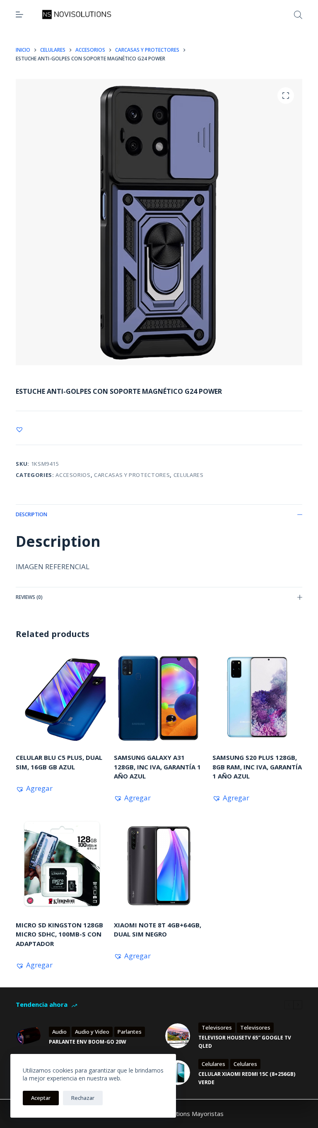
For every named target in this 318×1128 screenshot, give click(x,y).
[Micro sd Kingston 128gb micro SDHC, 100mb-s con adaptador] (61, 865)
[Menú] (19, 14)
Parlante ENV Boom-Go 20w (87, 1041)
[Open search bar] (298, 15)
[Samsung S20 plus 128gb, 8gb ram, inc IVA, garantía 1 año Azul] (257, 697)
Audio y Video (92, 1031)
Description (31, 514)
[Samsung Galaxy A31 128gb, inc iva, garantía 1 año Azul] (159, 697)
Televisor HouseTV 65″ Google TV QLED (244, 1041)
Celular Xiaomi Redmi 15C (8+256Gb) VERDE (246, 1078)
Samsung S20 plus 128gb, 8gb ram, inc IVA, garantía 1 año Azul (257, 766)
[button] (19, 429)
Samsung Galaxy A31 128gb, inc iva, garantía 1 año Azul (157, 766)
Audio (59, 1031)
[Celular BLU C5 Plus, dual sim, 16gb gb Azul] (61, 697)
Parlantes (130, 1031)
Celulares (188, 475)
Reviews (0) (29, 597)
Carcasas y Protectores (132, 475)
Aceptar (41, 1098)
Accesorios (73, 475)
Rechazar (82, 1098)
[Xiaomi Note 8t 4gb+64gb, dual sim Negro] (159, 865)
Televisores (217, 1027)
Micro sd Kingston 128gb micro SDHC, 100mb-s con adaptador (59, 934)
